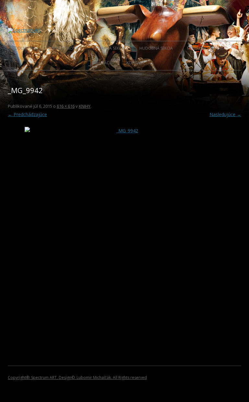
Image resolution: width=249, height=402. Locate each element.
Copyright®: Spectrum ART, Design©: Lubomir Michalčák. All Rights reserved (77, 377)
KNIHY (84, 106)
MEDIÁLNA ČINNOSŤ (205, 48)
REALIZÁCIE (102, 63)
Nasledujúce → (225, 114)
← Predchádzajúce (27, 114)
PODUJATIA (22, 48)
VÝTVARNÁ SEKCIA (108, 48)
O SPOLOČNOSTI (62, 48)
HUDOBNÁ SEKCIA (156, 48)
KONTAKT (135, 63)
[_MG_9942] (124, 227)
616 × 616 (66, 106)
